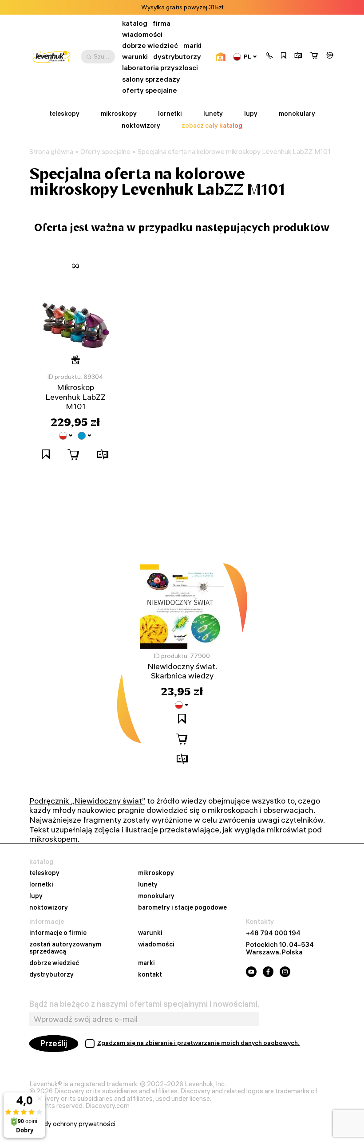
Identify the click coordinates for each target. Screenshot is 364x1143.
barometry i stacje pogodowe (182, 907)
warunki (135, 56)
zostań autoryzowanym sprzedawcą (65, 948)
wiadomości (142, 34)
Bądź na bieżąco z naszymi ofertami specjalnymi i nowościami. (144, 1004)
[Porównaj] (298, 56)
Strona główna (51, 152)
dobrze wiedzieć (150, 45)
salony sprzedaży (151, 79)
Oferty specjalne (105, 152)
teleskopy (64, 114)
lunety (213, 114)
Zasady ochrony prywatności (72, 1123)
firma (161, 23)
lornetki (170, 114)
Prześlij (53, 1043)
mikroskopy (119, 114)
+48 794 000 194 (273, 933)
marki (192, 45)
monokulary (297, 114)
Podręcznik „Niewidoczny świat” (87, 801)
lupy (250, 114)
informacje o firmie (58, 933)
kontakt (150, 974)
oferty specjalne (149, 90)
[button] (269, 56)
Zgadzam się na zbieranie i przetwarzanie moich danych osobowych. (198, 1043)
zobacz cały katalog (212, 126)
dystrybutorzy (177, 56)
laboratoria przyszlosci (160, 67)
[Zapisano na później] (284, 56)
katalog (134, 23)
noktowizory (141, 126)
